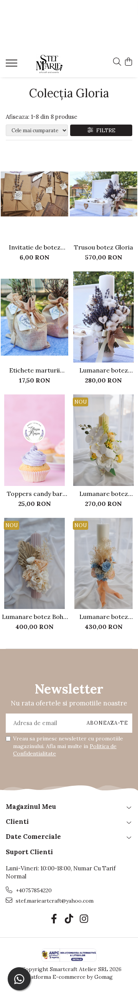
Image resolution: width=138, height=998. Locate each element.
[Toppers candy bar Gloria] (34, 440)
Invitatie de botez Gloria (35, 247)
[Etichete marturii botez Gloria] (34, 317)
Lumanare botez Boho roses (34, 616)
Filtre (104, 130)
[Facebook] (54, 919)
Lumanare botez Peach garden (103, 616)
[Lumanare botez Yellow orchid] (103, 440)
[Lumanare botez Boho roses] (34, 563)
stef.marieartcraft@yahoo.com (54, 900)
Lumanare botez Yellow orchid (103, 493)
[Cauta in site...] (117, 62)
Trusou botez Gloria (103, 247)
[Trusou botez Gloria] (103, 194)
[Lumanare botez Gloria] (103, 317)
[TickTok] (69, 919)
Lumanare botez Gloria (103, 370)
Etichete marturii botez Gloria (34, 370)
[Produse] (12, 65)
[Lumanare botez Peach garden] (103, 563)
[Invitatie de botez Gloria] (34, 194)
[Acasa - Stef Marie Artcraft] (49, 63)
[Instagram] (84, 919)
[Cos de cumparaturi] (128, 62)
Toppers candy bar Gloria (34, 493)
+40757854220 (33, 890)
